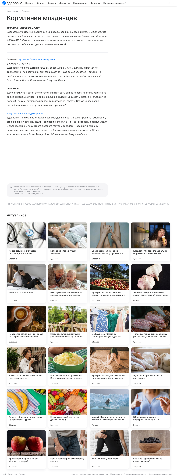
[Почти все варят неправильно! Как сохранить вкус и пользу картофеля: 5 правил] (67, 366)
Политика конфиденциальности (160, 474)
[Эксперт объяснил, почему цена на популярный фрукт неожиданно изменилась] (26, 408)
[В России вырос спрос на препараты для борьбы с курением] (150, 408)
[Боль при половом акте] (26, 283)
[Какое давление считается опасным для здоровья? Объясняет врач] (26, 241)
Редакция (74, 474)
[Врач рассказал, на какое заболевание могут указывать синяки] (109, 241)
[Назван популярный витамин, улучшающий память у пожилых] (67, 325)
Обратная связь (116, 474)
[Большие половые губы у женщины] (67, 241)
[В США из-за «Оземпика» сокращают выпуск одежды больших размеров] (109, 325)
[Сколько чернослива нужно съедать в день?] (150, 449)
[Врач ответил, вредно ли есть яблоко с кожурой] (26, 449)
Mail (4, 474)
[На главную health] (14, 3)
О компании (12, 474)
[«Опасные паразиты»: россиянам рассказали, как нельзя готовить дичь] (150, 325)
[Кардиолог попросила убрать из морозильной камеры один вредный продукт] (150, 241)
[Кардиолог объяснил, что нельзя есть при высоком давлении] (26, 325)
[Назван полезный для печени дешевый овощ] (67, 408)
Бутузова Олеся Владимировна (37, 59)
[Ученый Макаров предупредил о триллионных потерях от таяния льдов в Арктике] (109, 408)
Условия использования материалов (94, 474)
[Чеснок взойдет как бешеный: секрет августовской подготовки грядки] (150, 283)
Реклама (22, 474)
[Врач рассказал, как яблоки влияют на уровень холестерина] (109, 283)
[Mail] (4, 3)
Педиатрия (26, 11)
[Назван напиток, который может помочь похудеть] (26, 366)
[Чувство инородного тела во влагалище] (150, 366)
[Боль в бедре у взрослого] (109, 449)
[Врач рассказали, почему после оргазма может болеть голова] (109, 366)
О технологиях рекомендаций (135, 474)
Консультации (12, 11)
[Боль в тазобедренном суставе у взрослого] (67, 449)
